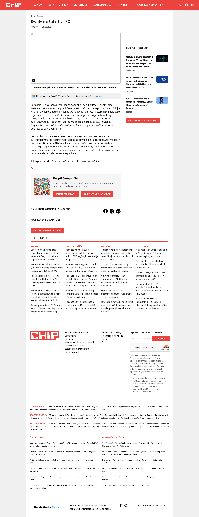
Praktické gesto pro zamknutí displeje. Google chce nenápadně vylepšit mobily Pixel (63, 478)
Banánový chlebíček (113, 415)
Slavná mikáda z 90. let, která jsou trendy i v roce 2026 (125, 485)
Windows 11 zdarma (40, 426)
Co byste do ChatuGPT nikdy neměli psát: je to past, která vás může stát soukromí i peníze (116, 267)
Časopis (40, 16)
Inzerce (105, 339)
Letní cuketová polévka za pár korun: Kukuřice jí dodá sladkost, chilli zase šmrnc (133, 469)
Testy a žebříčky (75, 246)
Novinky (37, 5)
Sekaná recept (76, 418)
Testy (51, 5)
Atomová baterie (75, 426)
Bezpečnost (80, 5)
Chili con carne (131, 415)
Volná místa (70, 335)
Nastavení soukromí (74, 345)
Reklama (69, 339)
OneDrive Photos (133, 423)
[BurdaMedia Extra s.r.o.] (44, 335)
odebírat (161, 338)
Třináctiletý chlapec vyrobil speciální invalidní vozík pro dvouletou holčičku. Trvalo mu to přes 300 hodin (64, 486)
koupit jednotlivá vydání (97, 194)
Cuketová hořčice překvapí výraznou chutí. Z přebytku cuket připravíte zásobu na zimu (132, 461)
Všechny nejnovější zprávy (47, 230)
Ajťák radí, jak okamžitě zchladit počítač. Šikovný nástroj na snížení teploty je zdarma (151, 253)
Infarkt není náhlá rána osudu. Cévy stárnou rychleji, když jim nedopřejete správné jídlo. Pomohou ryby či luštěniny (133, 452)
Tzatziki (65, 418)
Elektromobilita (101, 5)
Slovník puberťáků (76, 407)
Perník (88, 418)
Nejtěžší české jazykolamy (129, 407)
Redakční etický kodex (113, 335)
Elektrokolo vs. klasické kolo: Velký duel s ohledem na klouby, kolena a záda (151, 264)
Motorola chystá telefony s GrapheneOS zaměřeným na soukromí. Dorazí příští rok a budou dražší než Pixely (140, 62)
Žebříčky (63, 5)
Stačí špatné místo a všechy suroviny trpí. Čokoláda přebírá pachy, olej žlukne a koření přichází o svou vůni (132, 444)
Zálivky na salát (161, 415)
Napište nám (64, 209)
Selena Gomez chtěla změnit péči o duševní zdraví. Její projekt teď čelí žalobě (132, 478)
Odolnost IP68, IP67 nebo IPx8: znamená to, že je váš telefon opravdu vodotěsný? (150, 275)
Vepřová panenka (56, 415)
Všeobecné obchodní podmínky (80, 342)
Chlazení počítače (57, 423)
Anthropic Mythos (58, 426)
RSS (103, 342)
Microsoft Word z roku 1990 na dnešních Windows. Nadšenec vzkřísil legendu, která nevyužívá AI (139, 82)
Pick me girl (111, 407)
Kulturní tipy (162, 407)
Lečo (95, 418)
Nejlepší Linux (37, 429)
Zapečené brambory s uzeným (145, 418)
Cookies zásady (72, 352)
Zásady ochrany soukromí (77, 349)
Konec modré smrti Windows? (156, 423)
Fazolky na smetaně (75, 415)
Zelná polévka (54, 418)
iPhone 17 (135, 426)
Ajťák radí (34, 409)
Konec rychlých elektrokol (78, 423)
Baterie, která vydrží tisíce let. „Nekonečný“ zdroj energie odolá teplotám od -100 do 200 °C (47, 267)
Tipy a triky (122, 5)
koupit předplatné (66, 194)
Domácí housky (123, 418)
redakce (35, 27)
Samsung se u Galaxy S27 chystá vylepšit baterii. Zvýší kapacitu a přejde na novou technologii (46, 308)
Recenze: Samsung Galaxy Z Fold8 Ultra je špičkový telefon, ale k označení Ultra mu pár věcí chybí (82, 267)
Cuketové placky (38, 418)
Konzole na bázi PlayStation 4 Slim (99, 426)
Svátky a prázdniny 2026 (50, 409)
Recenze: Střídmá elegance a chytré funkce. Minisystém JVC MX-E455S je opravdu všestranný (81, 305)
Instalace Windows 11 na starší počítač (107, 423)
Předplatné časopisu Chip (77, 332)
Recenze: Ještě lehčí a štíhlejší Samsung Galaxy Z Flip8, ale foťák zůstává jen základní (82, 293)
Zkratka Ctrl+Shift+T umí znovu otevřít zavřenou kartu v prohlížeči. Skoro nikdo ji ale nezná (64, 469)
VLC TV (144, 426)
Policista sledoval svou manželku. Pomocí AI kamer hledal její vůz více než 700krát (139, 103)
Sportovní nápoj (146, 415)
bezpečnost (107, 246)
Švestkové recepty (107, 418)
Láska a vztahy (148, 407)
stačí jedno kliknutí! (95, 96)
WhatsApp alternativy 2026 (93, 409)
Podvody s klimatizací (159, 426)
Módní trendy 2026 (71, 409)
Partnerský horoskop (95, 407)
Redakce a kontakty (111, 332)
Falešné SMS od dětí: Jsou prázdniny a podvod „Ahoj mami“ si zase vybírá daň (117, 293)
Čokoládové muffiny (94, 415)
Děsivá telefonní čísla (57, 407)
